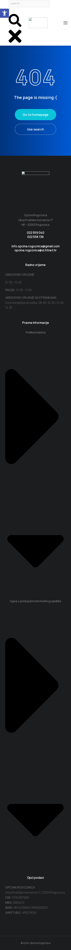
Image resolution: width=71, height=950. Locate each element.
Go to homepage (35, 115)
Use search (35, 129)
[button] (4, 13)
